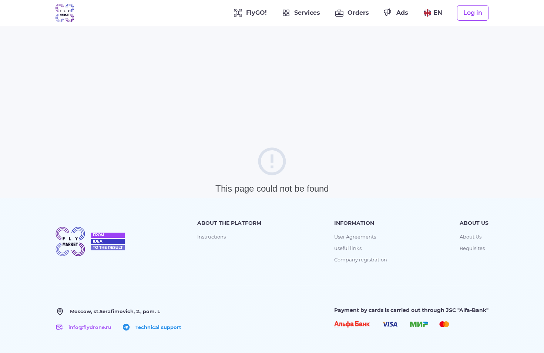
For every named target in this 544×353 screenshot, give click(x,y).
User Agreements (355, 237)
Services (307, 12)
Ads (402, 12)
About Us (470, 237)
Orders (358, 12)
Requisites (472, 248)
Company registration (360, 260)
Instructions (211, 237)
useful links (348, 248)
